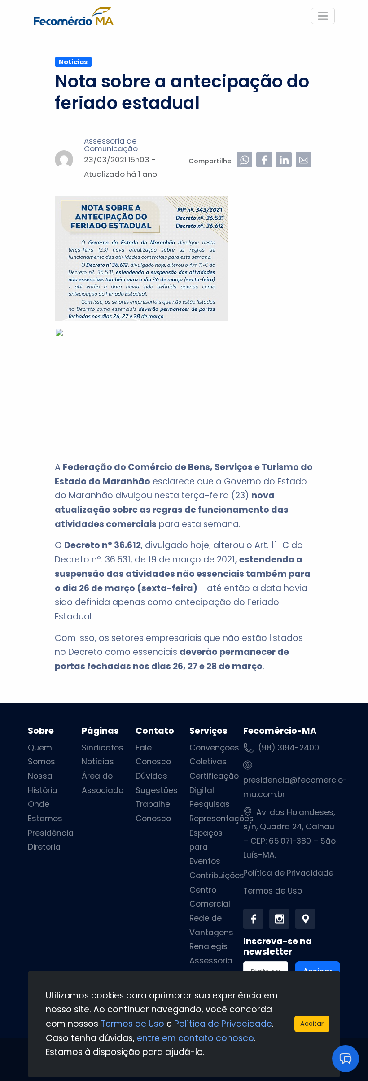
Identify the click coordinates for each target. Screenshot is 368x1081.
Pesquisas (209, 804)
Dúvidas (151, 776)
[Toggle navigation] (323, 16)
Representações (221, 818)
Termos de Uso (272, 890)
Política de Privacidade (288, 872)
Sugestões (157, 790)
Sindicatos (102, 747)
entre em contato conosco (195, 1038)
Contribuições (216, 875)
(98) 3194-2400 (288, 747)
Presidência (51, 833)
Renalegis (208, 946)
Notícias (98, 761)
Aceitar (312, 1023)
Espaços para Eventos (206, 847)
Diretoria (44, 846)
